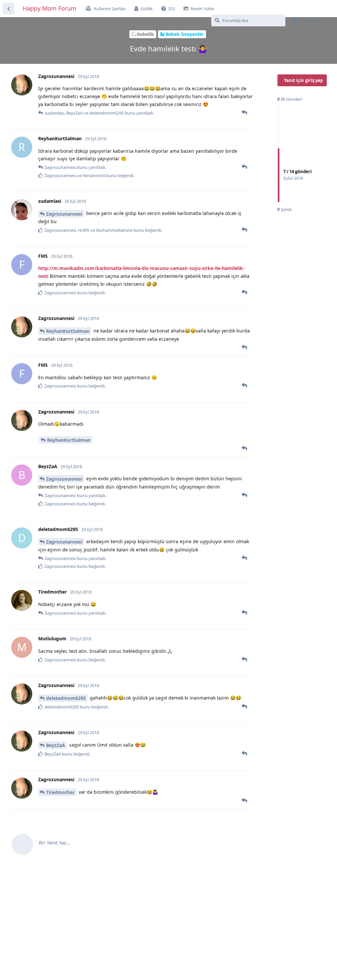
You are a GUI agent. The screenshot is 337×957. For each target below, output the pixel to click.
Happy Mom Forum (49, 8)
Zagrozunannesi (64, 214)
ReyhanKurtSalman (68, 331)
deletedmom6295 (66, 698)
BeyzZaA (55, 745)
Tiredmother (60, 792)
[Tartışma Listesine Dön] (8, 8)
